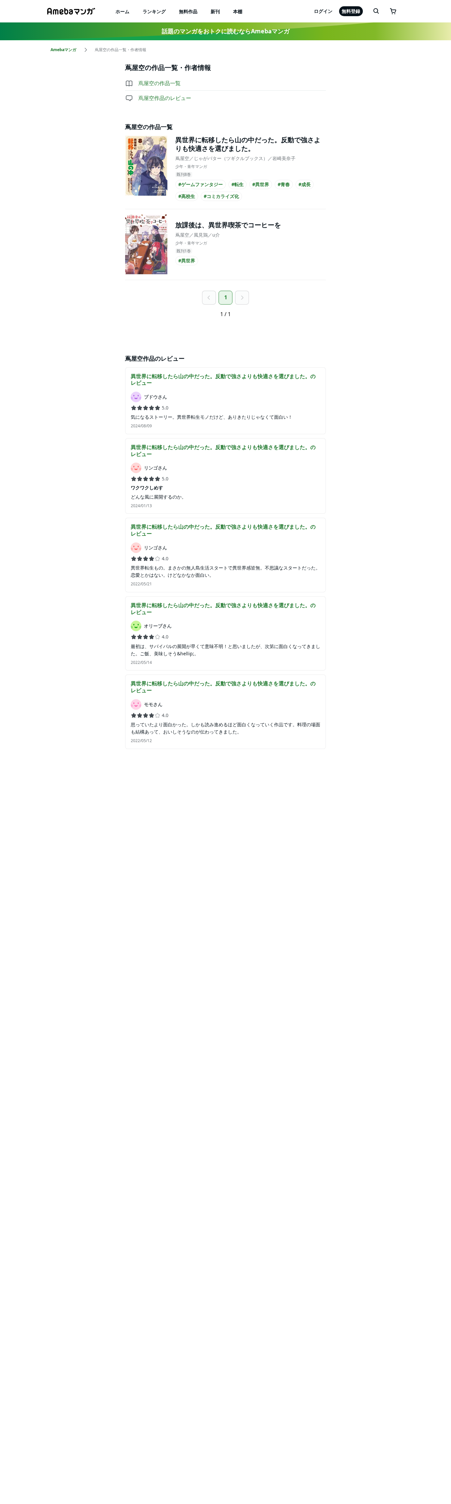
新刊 (215, 11)
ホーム (122, 11)
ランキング (154, 11)
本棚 (237, 11)
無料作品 (188, 11)
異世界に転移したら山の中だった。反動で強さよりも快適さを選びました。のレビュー (223, 380)
